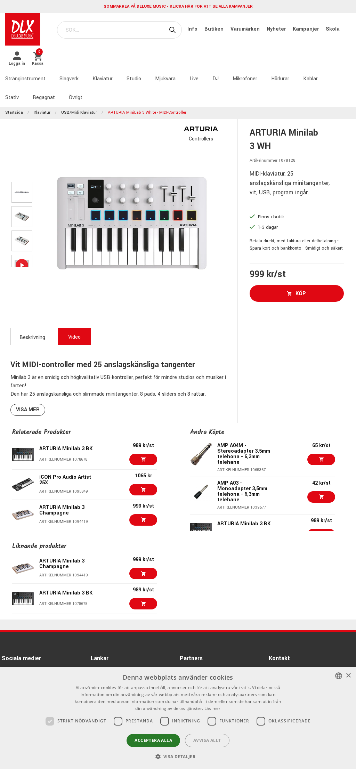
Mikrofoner (245, 78)
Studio (134, 78)
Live (194, 78)
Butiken (214, 29)
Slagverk (69, 78)
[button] (178, 756)
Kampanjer (306, 29)
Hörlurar (280, 78)
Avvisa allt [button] (207, 740)
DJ (215, 78)
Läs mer (212, 708)
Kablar (310, 78)
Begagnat (44, 97)
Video (74, 337)
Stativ (12, 97)
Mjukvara (165, 78)
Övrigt (75, 97)
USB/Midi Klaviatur (79, 112)
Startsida (14, 112)
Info (193, 29)
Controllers (201, 139)
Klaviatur (102, 78)
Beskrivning (32, 337)
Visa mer (28, 409)
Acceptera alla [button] (153, 740)
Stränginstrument (25, 78)
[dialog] (178, 718)
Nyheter (277, 29)
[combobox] (338, 675)
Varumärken (245, 29)
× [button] (348, 675)
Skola (333, 29)
